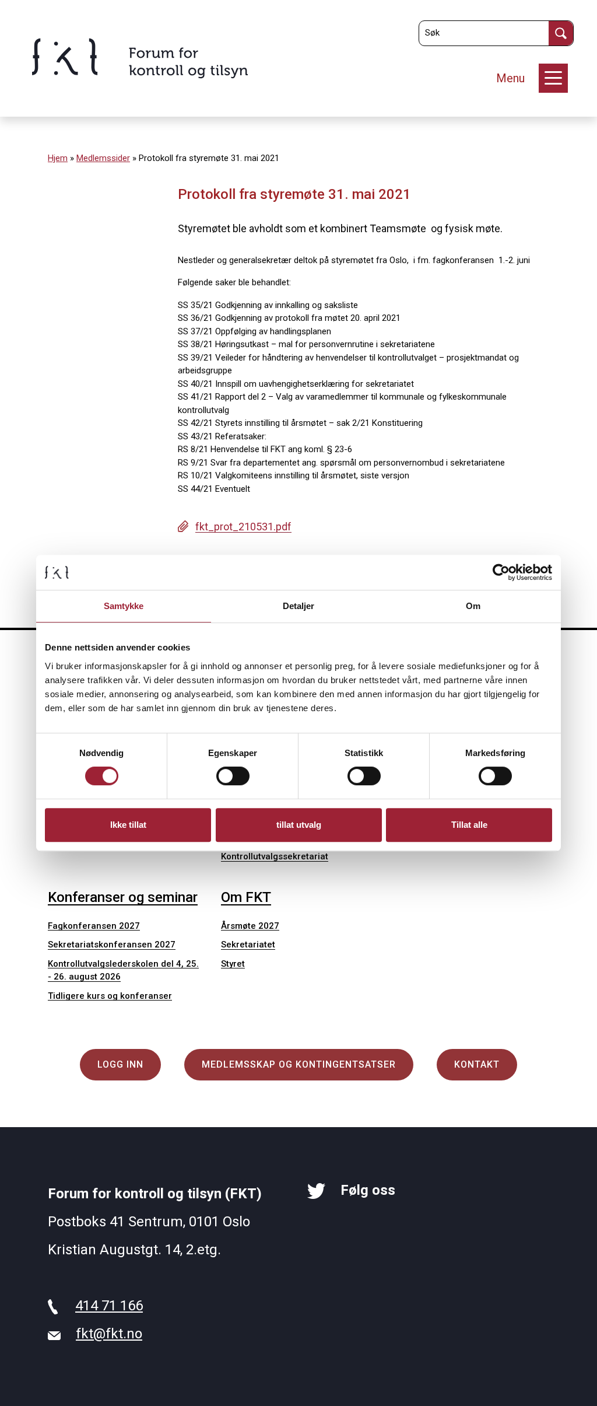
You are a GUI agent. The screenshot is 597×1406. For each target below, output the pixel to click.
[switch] (233, 776)
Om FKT (246, 897)
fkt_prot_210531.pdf (243, 526)
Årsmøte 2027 (250, 926)
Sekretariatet (248, 944)
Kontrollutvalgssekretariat (274, 856)
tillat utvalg (298, 825)
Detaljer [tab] (299, 606)
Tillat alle (469, 825)
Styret (233, 964)
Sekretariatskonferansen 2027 (111, 944)
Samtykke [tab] (124, 606)
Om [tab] (473, 606)
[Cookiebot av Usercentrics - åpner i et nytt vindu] (501, 572)
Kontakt (477, 1064)
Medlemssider (103, 158)
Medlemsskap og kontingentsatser (299, 1064)
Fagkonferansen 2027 (94, 926)
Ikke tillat (128, 825)
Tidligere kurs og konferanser (110, 996)
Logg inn (120, 1064)
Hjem (58, 158)
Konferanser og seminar (123, 897)
